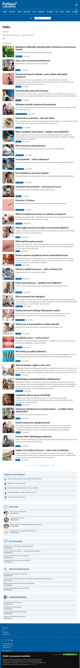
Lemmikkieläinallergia (21, 114)
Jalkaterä (18, 333)
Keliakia (18, 361)
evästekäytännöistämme (24, 662)
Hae (31, 18)
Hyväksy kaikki (70, 654)
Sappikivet (18, 265)
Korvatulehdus (19, 182)
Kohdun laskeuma (20, 320)
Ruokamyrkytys (19, 155)
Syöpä (19, 12)
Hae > (3, 38)
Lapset (68, 12)
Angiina (18, 237)
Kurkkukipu (18, 292)
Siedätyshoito (19, 391)
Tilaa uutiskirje (6, 634)
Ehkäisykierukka (20, 209)
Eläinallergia (19, 306)
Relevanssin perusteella (27, 35)
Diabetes (41, 12)
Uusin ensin (17, 35)
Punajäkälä (18, 347)
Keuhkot (12, 12)
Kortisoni (18, 100)
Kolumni (18, 70)
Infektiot (27, 12)
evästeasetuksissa (33, 664)
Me (3, 630)
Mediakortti (5, 628)
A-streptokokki (19, 168)
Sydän (4, 12)
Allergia (50, 12)
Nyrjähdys (18, 141)
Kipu (34, 12)
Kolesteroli (18, 127)
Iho (56, 12)
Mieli (62, 12)
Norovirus (18, 196)
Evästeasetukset (57, 654)
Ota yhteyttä (5, 632)
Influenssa (18, 278)
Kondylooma (19, 223)
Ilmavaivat (18, 86)
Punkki (17, 251)
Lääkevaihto (19, 56)
